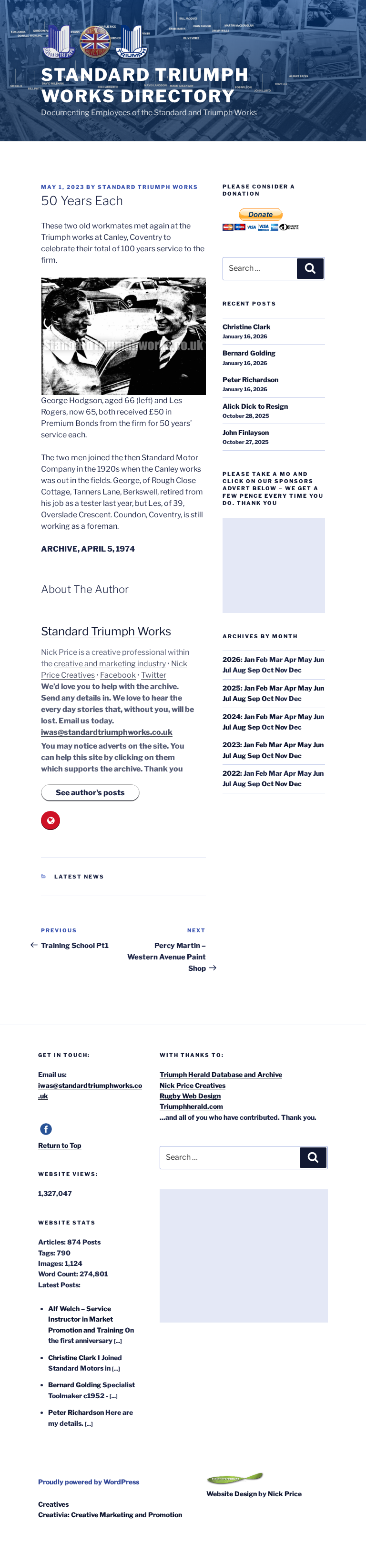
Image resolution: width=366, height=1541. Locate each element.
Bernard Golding (249, 353)
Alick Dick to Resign (255, 406)
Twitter (153, 675)
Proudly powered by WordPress (88, 1482)
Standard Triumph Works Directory (145, 85)
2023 (231, 745)
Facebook (118, 675)
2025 (232, 688)
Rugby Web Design (190, 1096)
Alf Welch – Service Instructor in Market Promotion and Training (85, 1319)
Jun (319, 688)
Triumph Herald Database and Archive (221, 1074)
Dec (295, 755)
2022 (231, 773)
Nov (281, 727)
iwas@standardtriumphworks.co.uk (107, 732)
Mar (276, 688)
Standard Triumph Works (148, 187)
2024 (232, 716)
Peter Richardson (250, 379)
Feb (262, 688)
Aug (239, 698)
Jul (227, 698)
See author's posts (90, 792)
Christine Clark (247, 327)
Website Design (231, 1494)
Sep (253, 698)
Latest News (79, 876)
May (305, 688)
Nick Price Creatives (192, 1085)
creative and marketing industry (110, 663)
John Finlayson (246, 432)
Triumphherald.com (191, 1106)
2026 (232, 659)
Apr (290, 688)
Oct (268, 698)
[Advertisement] (274, 565)
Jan (249, 659)
